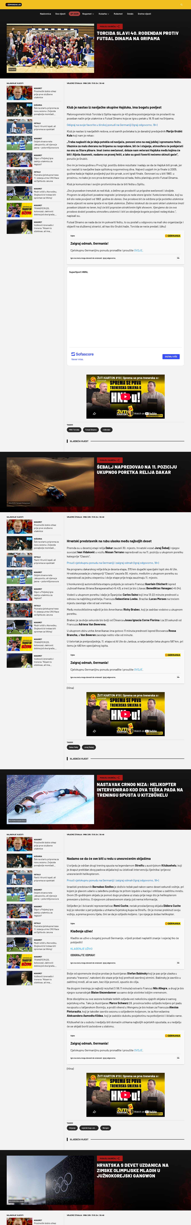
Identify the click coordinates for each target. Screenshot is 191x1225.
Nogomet (38, 88)
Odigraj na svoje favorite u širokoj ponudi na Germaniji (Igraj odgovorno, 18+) (112, 124)
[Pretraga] (181, 4)
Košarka (38, 105)
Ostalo (37, 123)
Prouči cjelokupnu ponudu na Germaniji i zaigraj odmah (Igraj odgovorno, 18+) (113, 562)
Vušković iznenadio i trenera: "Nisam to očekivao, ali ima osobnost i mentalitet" (45, 228)
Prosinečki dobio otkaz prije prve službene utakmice (45, 94)
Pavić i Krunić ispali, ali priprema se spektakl (45, 128)
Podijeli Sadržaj (108, 26)
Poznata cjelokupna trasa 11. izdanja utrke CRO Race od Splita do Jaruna (46, 177)
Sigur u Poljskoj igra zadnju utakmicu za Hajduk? (43, 161)
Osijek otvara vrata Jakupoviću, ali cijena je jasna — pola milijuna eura (46, 144)
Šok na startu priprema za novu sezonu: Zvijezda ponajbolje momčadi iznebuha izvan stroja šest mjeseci (46, 111)
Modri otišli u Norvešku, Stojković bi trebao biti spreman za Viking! (45, 194)
